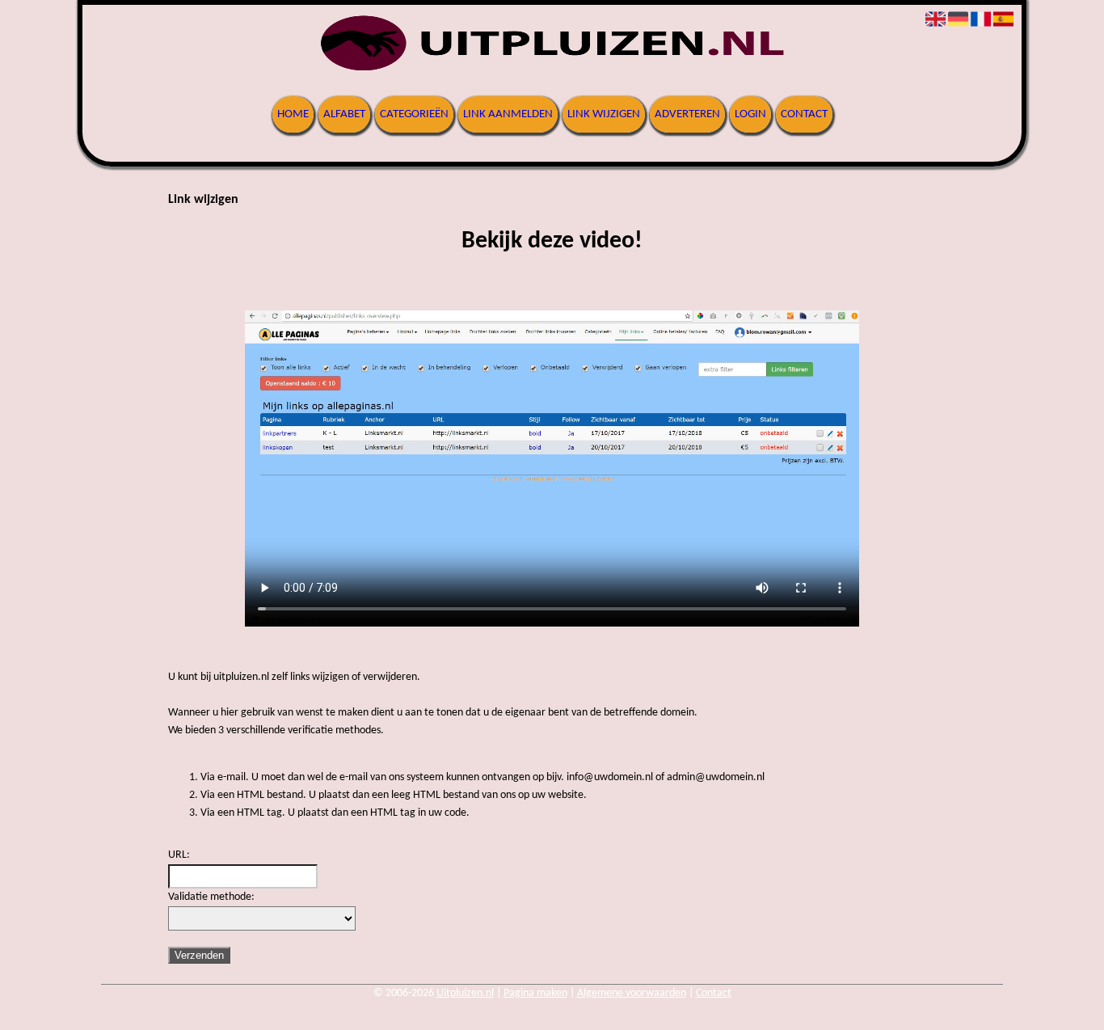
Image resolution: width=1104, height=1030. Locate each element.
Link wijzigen (603, 114)
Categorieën (414, 114)
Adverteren (687, 114)
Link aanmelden (508, 114)
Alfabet (344, 114)
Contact (804, 114)
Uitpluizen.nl (465, 993)
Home (293, 114)
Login (750, 114)
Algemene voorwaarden (631, 993)
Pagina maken (535, 993)
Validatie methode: (211, 897)
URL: (179, 855)
